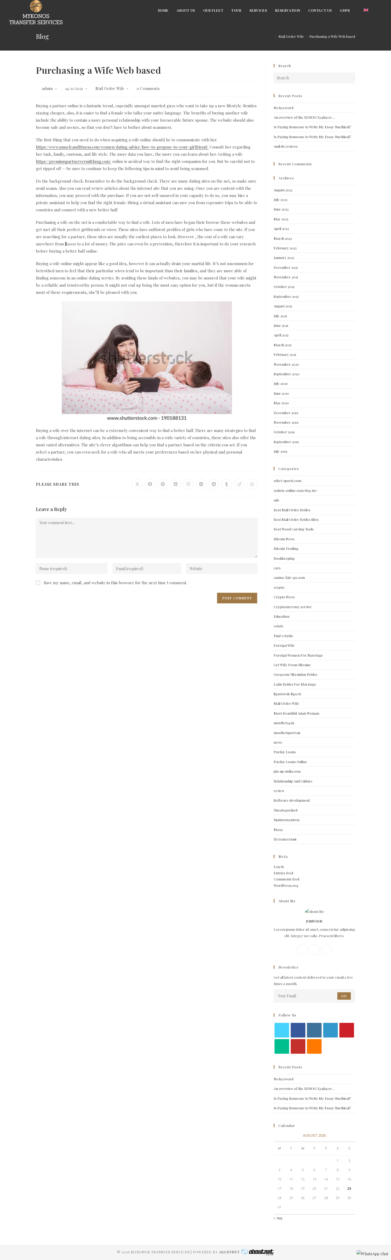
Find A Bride (283, 635)
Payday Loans (285, 752)
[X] (326, 949)
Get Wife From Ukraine (292, 664)
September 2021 (286, 296)
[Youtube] (298, 1046)
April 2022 (281, 228)
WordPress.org (286, 885)
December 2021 (286, 267)
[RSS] (314, 1046)
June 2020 (281, 393)
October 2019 (284, 432)
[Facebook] (302, 949)
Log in (279, 866)
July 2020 (281, 383)
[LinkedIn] (330, 1030)
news (278, 742)
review (279, 790)
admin (47, 88)
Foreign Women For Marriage (298, 655)
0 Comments (148, 88)
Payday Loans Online (290, 761)
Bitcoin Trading (286, 548)
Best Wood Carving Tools (294, 529)
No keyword (283, 107)
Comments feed (286, 879)
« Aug (278, 1218)
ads (276, 500)
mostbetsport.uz (287, 732)
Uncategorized (285, 810)
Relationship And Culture (293, 781)
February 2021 (285, 354)
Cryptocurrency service (293, 606)
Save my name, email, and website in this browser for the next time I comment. (115, 582)
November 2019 (286, 422)
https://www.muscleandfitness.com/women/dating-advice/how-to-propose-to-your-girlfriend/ (122, 147)
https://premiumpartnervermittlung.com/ (73, 161)
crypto (279, 587)
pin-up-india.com (287, 771)
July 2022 (280, 199)
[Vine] (281, 1046)
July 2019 (280, 451)
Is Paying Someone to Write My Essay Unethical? (312, 127)
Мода (278, 829)
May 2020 (281, 403)
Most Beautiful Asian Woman (296, 713)
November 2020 (286, 364)
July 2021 (280, 316)
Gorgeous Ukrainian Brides (295, 674)
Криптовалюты (287, 819)
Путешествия (285, 839)
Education (281, 616)
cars (277, 568)
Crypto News (284, 597)
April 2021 (281, 335)
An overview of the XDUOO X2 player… (304, 117)
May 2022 (281, 219)
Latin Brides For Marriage (295, 684)
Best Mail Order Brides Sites (296, 519)
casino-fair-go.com (289, 577)
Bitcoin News (284, 539)
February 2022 (285, 248)
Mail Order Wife (109, 88)
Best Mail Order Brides (292, 510)
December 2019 (286, 412)
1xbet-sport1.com (287, 480)
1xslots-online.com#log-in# (295, 490)
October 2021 (284, 286)
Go (344, 996)
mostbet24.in (284, 722)
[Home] (272, 36)
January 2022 (284, 257)
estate (279, 626)
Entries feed (283, 873)
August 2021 (283, 306)
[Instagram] (314, 949)
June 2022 (281, 209)
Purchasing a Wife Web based (332, 36)
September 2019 (286, 441)
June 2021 (281, 325)
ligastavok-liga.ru (287, 693)
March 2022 (283, 238)
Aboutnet (229, 1252)
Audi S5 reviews (286, 146)
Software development (292, 800)
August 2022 (283, 190)
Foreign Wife (284, 645)
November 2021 (286, 277)
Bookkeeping (284, 558)
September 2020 (287, 374)
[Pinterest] (346, 1030)
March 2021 (283, 345)
